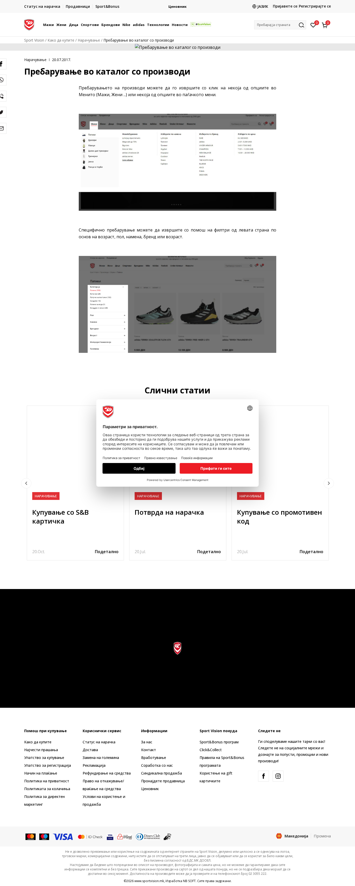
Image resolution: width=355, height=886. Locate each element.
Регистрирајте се (315, 6)
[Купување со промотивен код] (280, 454)
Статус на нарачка (99, 741)
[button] (54, 24)
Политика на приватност (46, 780)
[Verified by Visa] (110, 836)
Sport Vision (34, 40)
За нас (146, 741)
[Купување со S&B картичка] (75, 454)
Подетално (107, 551)
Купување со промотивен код (279, 516)
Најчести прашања (41, 749)
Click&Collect (211, 749)
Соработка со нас (157, 765)
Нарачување (89, 40)
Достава (90, 749)
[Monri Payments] (124, 836)
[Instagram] (278, 776)
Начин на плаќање (40, 773)
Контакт (148, 749)
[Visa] (63, 836)
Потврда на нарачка (169, 512)
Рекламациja (94, 765)
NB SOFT (189, 881)
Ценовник (177, 7)
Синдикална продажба (161, 773)
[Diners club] (148, 836)
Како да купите (61, 40)
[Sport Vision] (29, 24)
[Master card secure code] (90, 836)
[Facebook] (263, 776)
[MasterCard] (30, 836)
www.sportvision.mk (149, 881)
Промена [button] (322, 835)
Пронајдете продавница (163, 780)
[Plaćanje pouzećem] (167, 836)
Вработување (153, 757)
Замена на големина (101, 757)
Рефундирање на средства (107, 773)
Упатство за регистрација (47, 765)
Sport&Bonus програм (219, 741)
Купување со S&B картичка (60, 516)
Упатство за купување (44, 757)
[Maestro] (44, 836)
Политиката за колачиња (47, 788)
